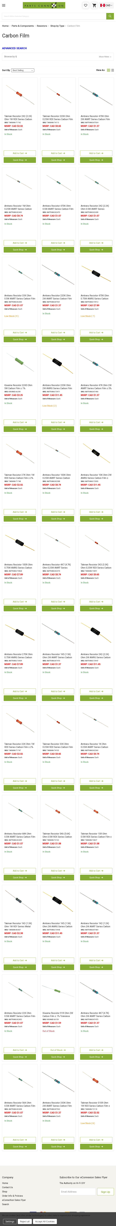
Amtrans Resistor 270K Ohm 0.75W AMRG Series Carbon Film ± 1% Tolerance (18, 657)
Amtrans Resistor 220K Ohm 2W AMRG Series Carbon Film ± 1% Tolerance (57, 388)
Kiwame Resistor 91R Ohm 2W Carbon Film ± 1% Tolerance (58, 1015)
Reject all (25, 1221)
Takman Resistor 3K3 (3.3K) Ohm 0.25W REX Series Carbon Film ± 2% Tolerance (96, 567)
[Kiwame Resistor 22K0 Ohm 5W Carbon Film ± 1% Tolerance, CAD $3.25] (20, 365)
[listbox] (22, 70)
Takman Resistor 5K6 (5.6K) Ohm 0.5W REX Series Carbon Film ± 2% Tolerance (57, 836)
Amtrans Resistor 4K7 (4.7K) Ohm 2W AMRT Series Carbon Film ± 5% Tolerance (95, 1016)
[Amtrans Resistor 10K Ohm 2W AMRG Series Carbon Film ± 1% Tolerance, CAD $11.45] (96, 455)
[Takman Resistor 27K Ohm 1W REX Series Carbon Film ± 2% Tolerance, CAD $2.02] (20, 455)
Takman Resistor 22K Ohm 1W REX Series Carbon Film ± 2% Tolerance (19, 747)
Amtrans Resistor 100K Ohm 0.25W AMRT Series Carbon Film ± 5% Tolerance (57, 478)
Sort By (6, 70)
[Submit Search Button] (110, 16)
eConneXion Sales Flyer (14, 1200)
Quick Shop (18, 160)
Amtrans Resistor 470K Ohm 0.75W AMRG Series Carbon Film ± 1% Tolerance (95, 298)
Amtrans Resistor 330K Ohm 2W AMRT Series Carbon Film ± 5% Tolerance (57, 1105)
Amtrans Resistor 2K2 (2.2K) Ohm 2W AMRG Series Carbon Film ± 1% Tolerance (95, 657)
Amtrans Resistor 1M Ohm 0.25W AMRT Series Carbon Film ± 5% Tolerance (18, 209)
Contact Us (7, 1187)
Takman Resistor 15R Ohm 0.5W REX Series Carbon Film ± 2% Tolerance (96, 836)
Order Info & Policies (12, 1196)
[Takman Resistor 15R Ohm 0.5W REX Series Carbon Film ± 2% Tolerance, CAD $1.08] (96, 813)
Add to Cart (18, 153)
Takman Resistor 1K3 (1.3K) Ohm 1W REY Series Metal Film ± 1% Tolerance (18, 926)
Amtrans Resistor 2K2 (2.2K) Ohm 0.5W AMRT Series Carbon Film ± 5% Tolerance (95, 209)
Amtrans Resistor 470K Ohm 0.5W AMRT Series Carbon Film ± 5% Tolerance (58, 209)
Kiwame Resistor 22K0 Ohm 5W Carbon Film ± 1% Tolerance (18, 388)
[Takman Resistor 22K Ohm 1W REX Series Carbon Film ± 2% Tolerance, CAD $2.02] (20, 724)
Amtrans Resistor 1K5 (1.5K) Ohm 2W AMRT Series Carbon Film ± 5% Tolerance (57, 657)
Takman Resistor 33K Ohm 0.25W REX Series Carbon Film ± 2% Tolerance (58, 747)
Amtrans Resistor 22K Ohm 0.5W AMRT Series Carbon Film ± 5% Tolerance (19, 1016)
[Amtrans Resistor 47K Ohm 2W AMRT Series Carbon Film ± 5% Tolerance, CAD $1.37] (96, 365)
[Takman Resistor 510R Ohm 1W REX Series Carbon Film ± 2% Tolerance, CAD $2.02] (96, 1083)
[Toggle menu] (3, 5)
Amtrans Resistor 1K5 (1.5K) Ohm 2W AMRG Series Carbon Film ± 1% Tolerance (57, 926)
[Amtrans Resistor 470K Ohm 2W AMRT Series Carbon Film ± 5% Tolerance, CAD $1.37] (96, 96)
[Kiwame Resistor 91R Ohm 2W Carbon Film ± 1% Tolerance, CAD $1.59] (58, 993)
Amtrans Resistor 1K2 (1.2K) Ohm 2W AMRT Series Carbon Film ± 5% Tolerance (95, 926)
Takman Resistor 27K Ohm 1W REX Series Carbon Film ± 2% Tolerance (19, 478)
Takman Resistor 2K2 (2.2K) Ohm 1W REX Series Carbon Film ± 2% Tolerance (18, 119)
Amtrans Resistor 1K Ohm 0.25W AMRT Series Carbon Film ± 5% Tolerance (94, 747)
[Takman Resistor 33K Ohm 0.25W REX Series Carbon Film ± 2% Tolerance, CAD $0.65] (58, 724)
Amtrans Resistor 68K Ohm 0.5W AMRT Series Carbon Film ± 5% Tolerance (19, 836)
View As (100, 70)
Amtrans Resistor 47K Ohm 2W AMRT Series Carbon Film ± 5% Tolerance (96, 388)
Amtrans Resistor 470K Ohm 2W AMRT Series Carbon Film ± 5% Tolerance (95, 119)
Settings (10, 1221)
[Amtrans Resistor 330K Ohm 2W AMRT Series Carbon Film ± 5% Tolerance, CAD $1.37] (58, 1083)
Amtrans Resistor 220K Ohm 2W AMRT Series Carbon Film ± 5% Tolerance (57, 298)
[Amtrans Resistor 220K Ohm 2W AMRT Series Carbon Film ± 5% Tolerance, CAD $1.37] (58, 275)
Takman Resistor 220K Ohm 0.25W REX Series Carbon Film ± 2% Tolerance (58, 119)
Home (5, 1183)
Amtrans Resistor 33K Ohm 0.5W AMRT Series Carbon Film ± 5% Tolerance (19, 298)
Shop (4, 1191)
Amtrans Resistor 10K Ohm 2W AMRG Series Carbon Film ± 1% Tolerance (96, 478)
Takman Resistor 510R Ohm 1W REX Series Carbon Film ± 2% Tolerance (95, 1105)
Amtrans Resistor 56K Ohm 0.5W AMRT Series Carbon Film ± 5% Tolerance (19, 1105)
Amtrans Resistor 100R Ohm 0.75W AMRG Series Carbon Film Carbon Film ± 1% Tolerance (18, 569)
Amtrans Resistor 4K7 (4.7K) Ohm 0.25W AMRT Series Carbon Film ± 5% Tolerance (57, 567)
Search (5, 1204)
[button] (58, 57)
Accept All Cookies (45, 1221)
